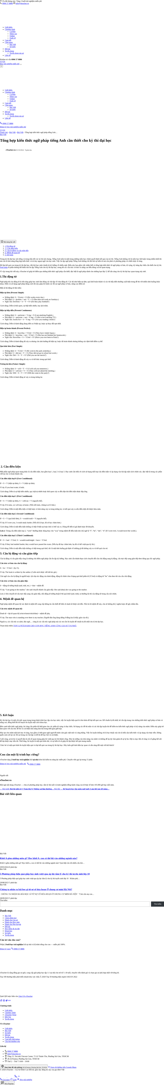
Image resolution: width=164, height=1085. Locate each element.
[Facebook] (1, 1001)
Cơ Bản (12, 32)
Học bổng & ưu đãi (12, 929)
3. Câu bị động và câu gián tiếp (16, 250)
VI (1, 62)
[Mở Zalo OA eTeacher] (8, 994)
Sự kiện (12, 47)
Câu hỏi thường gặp (12, 1041)
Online (12, 36)
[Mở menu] (21, 64)
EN (4, 62)
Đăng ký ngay (5, 949)
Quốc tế (13, 38)
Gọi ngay (6, 1080)
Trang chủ (4, 132)
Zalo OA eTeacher (25, 996)
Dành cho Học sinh (12, 922)
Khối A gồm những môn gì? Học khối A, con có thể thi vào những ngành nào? (38, 858)
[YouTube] (4, 1001)
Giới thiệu (8, 27)
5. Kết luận (9, 255)
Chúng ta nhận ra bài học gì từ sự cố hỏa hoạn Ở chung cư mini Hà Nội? (36, 889)
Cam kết (8, 40)
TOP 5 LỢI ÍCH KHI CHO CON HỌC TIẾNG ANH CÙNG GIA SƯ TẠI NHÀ (44, 626)
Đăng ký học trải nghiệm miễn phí (13, 127)
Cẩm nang (9, 42)
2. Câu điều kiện (11, 248)
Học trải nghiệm (25, 1080)
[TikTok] (7, 1001)
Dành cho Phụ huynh (13, 924)
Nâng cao (13, 34)
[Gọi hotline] (16, 1077)
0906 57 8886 (7, 3)
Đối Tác (8, 1017)
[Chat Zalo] (3, 1077)
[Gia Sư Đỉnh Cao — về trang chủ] (32, 23)
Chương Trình (10, 1013)
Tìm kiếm (3, 900)
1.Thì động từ (10, 246)
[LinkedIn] (9, 1001)
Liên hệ (8, 55)
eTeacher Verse (10, 1015)
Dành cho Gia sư (11, 920)
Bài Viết (13, 45)
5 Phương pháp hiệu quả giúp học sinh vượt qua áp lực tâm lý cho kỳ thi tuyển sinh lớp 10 (45, 874)
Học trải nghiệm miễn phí (9, 64)
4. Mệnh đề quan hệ (12, 253)
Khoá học (8, 931)
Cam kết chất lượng (12, 1039)
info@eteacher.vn (22, 3)
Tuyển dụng (9, 51)
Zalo (15, 1080)
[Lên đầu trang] (19, 1077)
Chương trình (10, 29)
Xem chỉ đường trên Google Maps (63, 1067)
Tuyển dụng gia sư (17, 53)
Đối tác (7, 49)
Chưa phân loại (10, 918)
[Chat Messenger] (10, 1077)
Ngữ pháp (4, 267)
